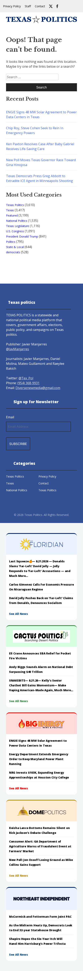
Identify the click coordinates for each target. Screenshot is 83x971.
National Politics (16, 221)
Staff (28, 6)
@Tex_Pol (26, 378)
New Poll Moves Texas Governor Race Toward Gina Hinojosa (41, 162)
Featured (12, 215)
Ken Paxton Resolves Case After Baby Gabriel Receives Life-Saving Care (40, 146)
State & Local (15, 247)
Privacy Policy (12, 6)
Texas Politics (15, 205)
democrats (13, 252)
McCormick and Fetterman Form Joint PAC (40, 916)
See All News (18, 614)
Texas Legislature (17, 226)
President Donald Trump (22, 236)
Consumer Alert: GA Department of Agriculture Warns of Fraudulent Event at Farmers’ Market (40, 846)
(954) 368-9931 (28, 383)
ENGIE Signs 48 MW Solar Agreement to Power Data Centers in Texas (41, 114)
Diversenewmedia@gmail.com (38, 388)
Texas (10, 210)
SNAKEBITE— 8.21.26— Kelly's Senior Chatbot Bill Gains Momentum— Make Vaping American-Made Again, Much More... (41, 685)
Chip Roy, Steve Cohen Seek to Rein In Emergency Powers (34, 130)
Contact (40, 6)
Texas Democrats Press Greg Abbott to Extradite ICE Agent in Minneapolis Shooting (39, 178)
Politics (10, 242)
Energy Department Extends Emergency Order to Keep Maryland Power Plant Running (38, 759)
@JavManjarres (17, 349)
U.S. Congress (15, 231)
